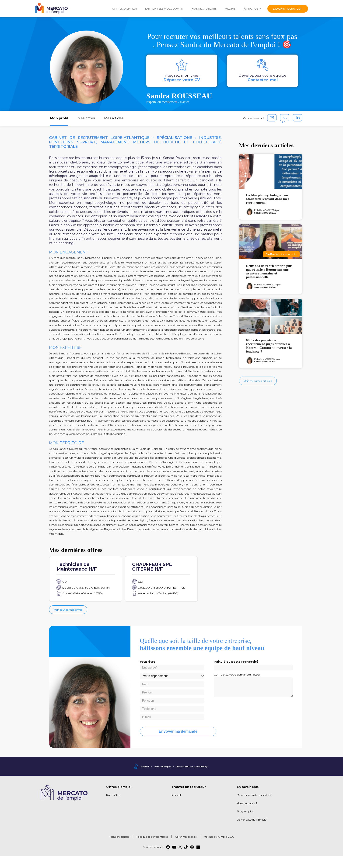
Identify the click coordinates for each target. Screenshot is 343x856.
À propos (251, 8)
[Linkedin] (198, 847)
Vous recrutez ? (247, 803)
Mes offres (86, 118)
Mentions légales (119, 836)
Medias (230, 8)
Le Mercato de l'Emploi (252, 819)
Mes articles (113, 118)
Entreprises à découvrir (164, 8)
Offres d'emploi (124, 8)
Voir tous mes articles (258, 381)
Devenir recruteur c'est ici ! (254, 795)
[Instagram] (192, 847)
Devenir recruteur (287, 8)
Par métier (113, 795)
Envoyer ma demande (178, 731)
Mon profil (59, 118)
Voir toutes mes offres (68, 609)
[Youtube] (174, 847)
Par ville (177, 795)
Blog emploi (245, 811)
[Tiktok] (186, 847)
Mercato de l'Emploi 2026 (219, 836)
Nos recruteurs (204, 8)
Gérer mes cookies (185, 836)
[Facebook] (168, 847)
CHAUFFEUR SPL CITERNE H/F (191, 766)
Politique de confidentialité (152, 836)
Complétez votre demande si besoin (238, 674)
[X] (180, 847)
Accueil (145, 766)
